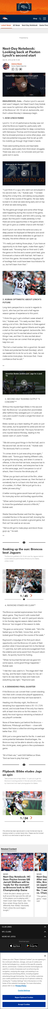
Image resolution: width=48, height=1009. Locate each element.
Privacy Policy (21, 986)
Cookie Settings (24, 990)
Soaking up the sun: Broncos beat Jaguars (22, 550)
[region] (24, 980)
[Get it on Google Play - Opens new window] (32, 947)
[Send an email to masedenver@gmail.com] (20, 69)
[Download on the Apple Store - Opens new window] (15, 946)
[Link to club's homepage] (5, 18)
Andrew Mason (16, 64)
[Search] (40, 18)
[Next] (31, 595)
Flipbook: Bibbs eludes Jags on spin (22, 772)
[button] (24, 85)
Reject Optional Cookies (24, 997)
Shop (35, 18)
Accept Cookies (24, 1004)
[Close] (45, 956)
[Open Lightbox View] (24, 585)
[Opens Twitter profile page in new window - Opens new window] (16, 69)
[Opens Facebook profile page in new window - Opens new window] (12, 69)
